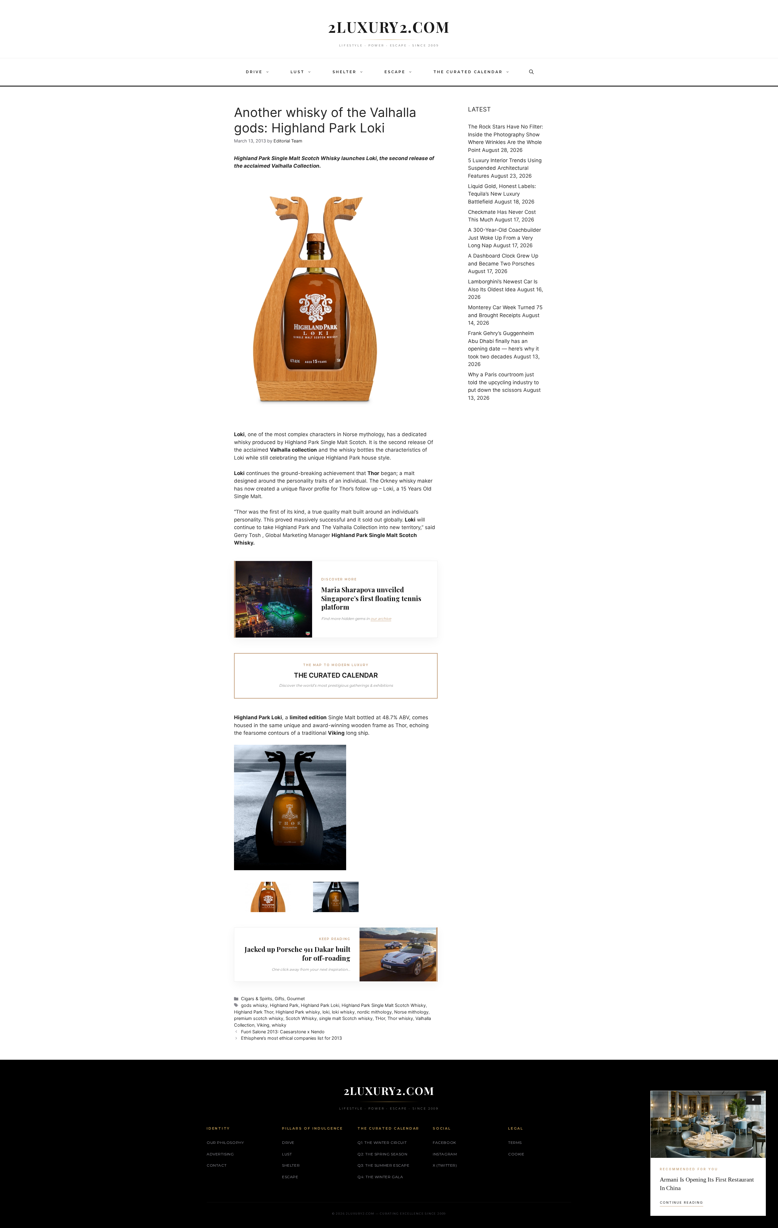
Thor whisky (400, 1018)
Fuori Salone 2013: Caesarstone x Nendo (283, 1031)
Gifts (279, 998)
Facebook (444, 1142)
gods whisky (254, 1005)
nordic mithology (374, 1011)
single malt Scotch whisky (346, 1018)
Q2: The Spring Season (382, 1154)
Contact (216, 1165)
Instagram (445, 1154)
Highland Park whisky (298, 1011)
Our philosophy (225, 1142)
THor (380, 1018)
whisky (279, 1025)
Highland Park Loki (320, 1005)
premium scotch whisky (258, 1018)
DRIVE (254, 72)
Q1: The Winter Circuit (382, 1142)
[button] (269, 72)
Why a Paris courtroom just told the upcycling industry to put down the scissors (503, 382)
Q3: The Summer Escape (383, 1165)
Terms (515, 1142)
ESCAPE (394, 72)
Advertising (220, 1154)
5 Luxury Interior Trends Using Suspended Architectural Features (505, 168)
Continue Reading (681, 1202)
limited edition (308, 717)
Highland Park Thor (253, 1011)
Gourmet (296, 998)
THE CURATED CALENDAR (468, 72)
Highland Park (284, 1005)
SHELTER (344, 72)
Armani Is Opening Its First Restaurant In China (707, 1183)
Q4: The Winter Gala (380, 1177)
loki (325, 1011)
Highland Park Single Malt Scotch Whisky (384, 1005)
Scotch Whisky (301, 1018)
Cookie (516, 1154)
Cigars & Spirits (256, 998)
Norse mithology (411, 1011)
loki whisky (343, 1011)
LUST (298, 72)
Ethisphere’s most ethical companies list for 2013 (291, 1038)
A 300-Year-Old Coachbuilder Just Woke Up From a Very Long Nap (504, 237)
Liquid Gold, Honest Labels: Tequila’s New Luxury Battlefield (502, 194)
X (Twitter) (445, 1165)
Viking (263, 1025)
